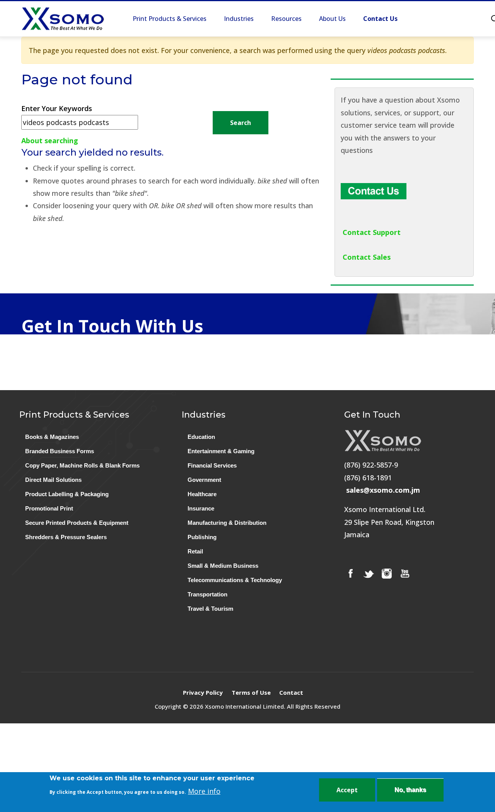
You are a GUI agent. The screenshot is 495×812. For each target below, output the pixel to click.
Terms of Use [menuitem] (251, 692)
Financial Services (212, 465)
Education (201, 436)
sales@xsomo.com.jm (383, 490)
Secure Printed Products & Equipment (76, 522)
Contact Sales (367, 257)
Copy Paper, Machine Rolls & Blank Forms (82, 465)
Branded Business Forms (59, 451)
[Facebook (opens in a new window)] (350, 573)
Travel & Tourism (210, 608)
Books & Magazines (52, 436)
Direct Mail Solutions (53, 479)
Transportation (207, 594)
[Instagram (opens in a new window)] (387, 573)
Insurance (201, 508)
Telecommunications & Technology (235, 580)
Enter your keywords (56, 108)
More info (204, 790)
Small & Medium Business (223, 565)
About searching (49, 140)
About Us (332, 18)
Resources (286, 18)
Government (204, 479)
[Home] (62, 18)
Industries (239, 18)
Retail (195, 551)
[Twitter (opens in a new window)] (368, 573)
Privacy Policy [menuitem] (203, 692)
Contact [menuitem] (291, 692)
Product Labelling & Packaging (67, 494)
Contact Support (372, 232)
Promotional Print (49, 508)
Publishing (202, 537)
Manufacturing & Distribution (227, 522)
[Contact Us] (373, 189)
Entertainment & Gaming (221, 451)
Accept (347, 790)
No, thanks (410, 789)
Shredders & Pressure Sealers (66, 537)
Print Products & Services (170, 18)
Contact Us (380, 18)
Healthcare (202, 494)
